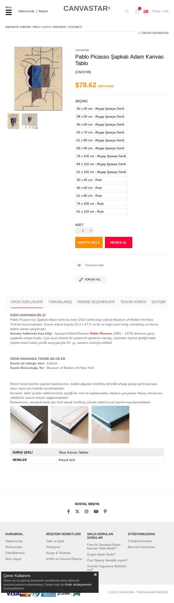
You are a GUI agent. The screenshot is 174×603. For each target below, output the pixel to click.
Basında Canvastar (141, 547)
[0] (136, 11)
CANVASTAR (87, 8)
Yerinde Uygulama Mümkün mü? (107, 568)
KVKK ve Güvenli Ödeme (64, 559)
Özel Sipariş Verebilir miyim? (107, 560)
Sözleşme (53, 547)
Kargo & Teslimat (58, 553)
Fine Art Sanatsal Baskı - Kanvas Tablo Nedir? (104, 546)
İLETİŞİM (159, 302)
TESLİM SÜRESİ (133, 302)
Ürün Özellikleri (27, 302)
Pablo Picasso (101, 333)
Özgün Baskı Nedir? (101, 554)
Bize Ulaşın (13, 559)
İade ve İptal (55, 541)
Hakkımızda (26, 11)
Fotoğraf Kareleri (140, 541)
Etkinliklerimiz (15, 553)
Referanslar (13, 547)
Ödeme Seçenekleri (96, 302)
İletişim (43, 11)
